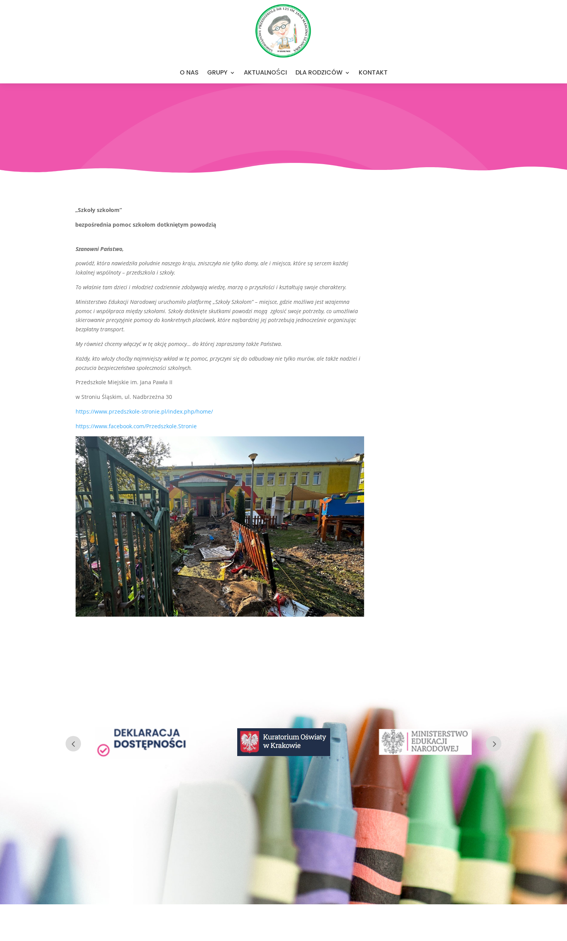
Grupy (217, 72)
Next (493, 743)
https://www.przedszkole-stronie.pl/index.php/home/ (144, 411)
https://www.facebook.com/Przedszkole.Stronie (136, 426)
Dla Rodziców (319, 72)
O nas (189, 72)
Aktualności (265, 72)
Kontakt (373, 72)
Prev (73, 743)
